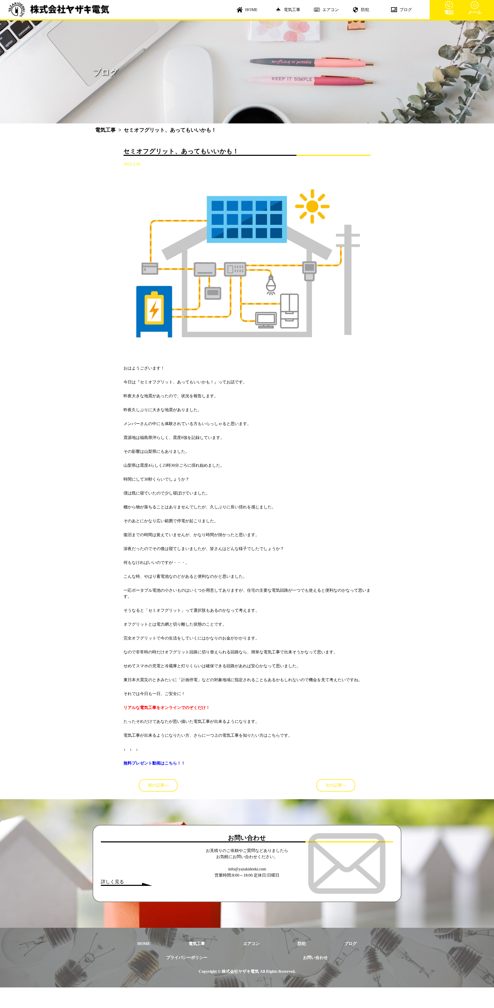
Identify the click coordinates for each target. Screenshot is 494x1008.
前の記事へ (158, 785)
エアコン (330, 9)
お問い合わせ (315, 957)
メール (475, 12)
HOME (251, 9)
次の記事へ (335, 785)
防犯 (365, 9)
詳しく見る (112, 881)
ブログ (406, 9)
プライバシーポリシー (186, 957)
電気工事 (292, 9)
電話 (449, 12)
